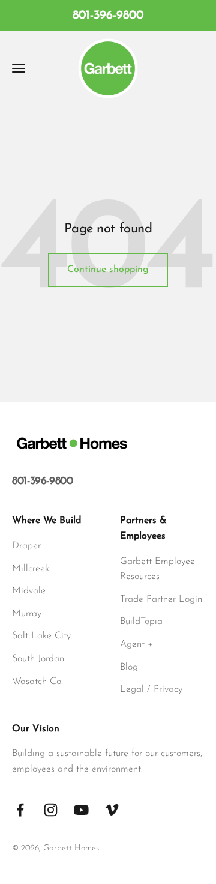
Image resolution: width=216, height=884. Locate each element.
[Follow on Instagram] (51, 810)
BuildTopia (141, 621)
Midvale (29, 591)
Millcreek (30, 569)
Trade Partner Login (161, 599)
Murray (26, 614)
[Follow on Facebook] (20, 810)
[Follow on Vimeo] (112, 810)
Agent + (136, 644)
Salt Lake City (41, 636)
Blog (129, 667)
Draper (26, 546)
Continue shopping (108, 269)
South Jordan (38, 659)
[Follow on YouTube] (81, 810)
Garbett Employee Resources (157, 569)
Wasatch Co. (37, 681)
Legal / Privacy (151, 689)
